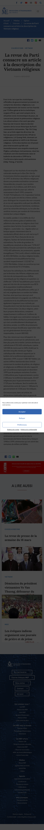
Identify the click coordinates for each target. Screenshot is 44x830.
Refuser (22, 418)
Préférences (22, 425)
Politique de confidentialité (29, 429)
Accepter (22, 412)
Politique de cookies (13, 429)
